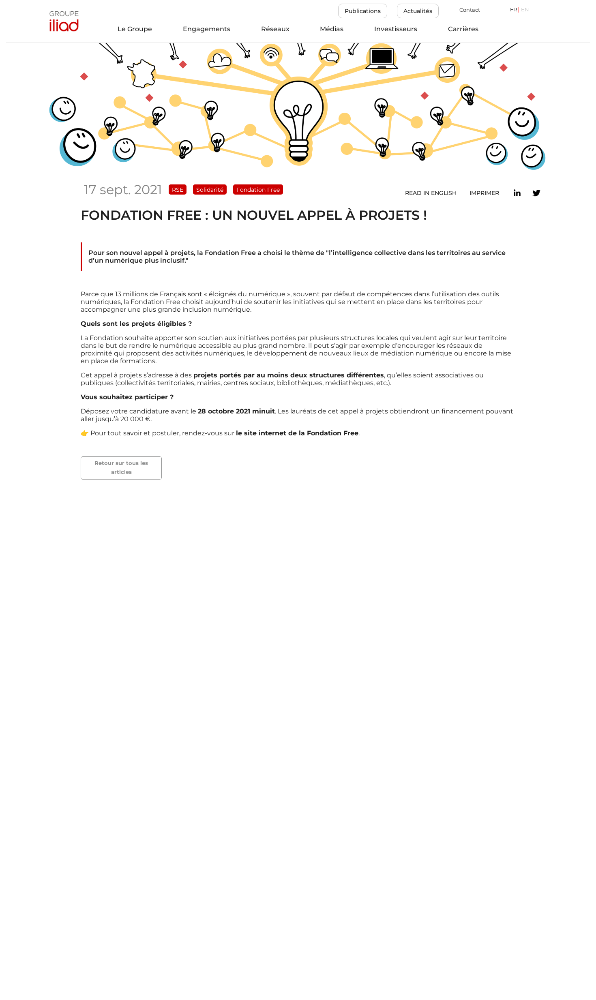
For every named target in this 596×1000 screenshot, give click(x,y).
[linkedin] (517, 193)
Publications (363, 11)
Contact (469, 10)
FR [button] (513, 10)
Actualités (417, 11)
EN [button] (525, 10)
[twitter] (536, 193)
